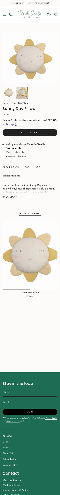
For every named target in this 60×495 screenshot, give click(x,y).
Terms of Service (13, 421)
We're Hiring (9, 453)
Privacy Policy (51, 418)
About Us (7, 435)
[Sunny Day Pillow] (30, 254)
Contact (6, 441)
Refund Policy (9, 459)
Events (6, 447)
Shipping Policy (10, 464)
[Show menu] (4, 14)
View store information (16, 156)
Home (5, 103)
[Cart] (55, 14)
